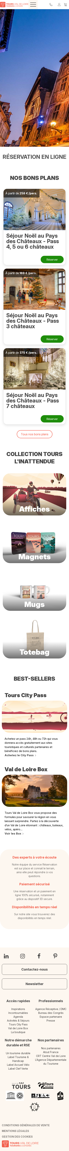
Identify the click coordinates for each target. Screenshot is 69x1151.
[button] (65, 4)
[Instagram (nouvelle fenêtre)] (22, 956)
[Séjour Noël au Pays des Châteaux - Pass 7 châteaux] (34, 368)
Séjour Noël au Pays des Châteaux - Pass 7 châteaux (32, 400)
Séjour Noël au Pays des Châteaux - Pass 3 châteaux (32, 321)
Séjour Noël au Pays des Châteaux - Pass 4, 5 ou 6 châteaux (32, 241)
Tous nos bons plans (34, 434)
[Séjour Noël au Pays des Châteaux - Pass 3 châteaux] (34, 289)
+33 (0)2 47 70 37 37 (51, 4)
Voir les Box (13, 833)
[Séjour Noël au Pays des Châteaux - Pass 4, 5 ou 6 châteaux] (34, 209)
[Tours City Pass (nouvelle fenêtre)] (34, 717)
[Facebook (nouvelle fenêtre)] (39, 956)
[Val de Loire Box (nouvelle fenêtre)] (34, 791)
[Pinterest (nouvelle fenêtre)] (55, 956)
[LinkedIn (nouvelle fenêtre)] (6, 956)
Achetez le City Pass (19, 755)
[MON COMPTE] (59, 4)
